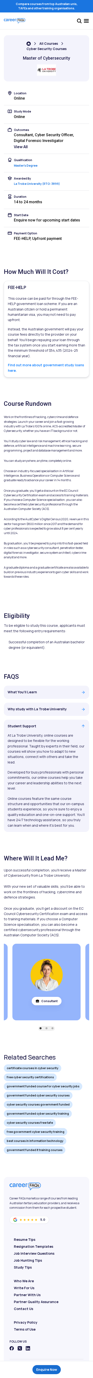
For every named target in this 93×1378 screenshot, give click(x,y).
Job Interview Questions (34, 1253)
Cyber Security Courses (46, 48)
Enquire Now (46, 1369)
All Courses (48, 43)
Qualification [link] (23, 160)
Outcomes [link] (21, 130)
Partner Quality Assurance (36, 1301)
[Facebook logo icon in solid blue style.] (12, 1348)
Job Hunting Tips (28, 1260)
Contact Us (23, 1308)
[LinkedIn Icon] (28, 1348)
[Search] (79, 21)
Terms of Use (25, 1329)
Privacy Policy (25, 1322)
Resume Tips (24, 1239)
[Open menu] (86, 21)
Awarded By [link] (22, 178)
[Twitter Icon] (20, 1348)
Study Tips (23, 1267)
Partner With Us (27, 1295)
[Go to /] (28, 43)
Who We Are (24, 1281)
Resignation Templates (33, 1246)
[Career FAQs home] (15, 20)
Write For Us (24, 1288)
